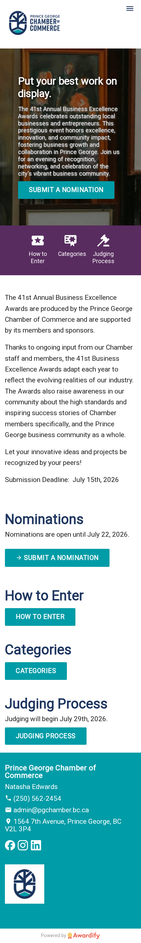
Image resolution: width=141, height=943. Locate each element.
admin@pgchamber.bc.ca (50, 810)
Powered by (54, 935)
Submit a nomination (60, 558)
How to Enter (40, 617)
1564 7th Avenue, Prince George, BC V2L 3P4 (63, 825)
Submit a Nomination (66, 190)
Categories (36, 671)
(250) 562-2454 (36, 798)
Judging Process (46, 736)
